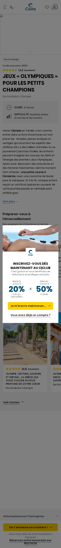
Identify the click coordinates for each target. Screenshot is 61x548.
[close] (53, 230)
